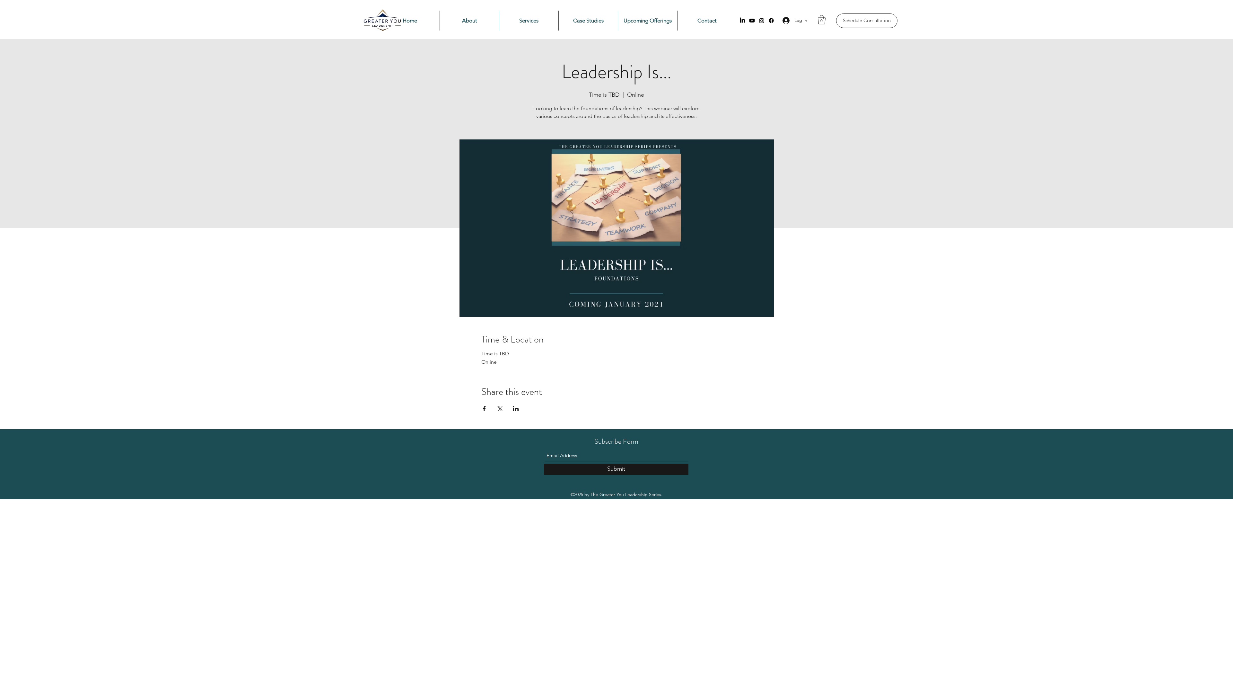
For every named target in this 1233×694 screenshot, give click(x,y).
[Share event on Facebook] (484, 408)
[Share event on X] (500, 408)
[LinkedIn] (742, 20)
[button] (822, 19)
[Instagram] (761, 20)
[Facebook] (771, 20)
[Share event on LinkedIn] (516, 408)
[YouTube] (752, 20)
